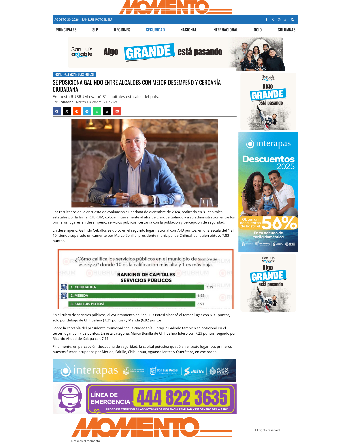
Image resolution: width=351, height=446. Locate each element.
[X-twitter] (272, 19)
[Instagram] (279, 19)
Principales (62, 74)
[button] (292, 19)
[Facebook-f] (266, 19)
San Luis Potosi (83, 74)
